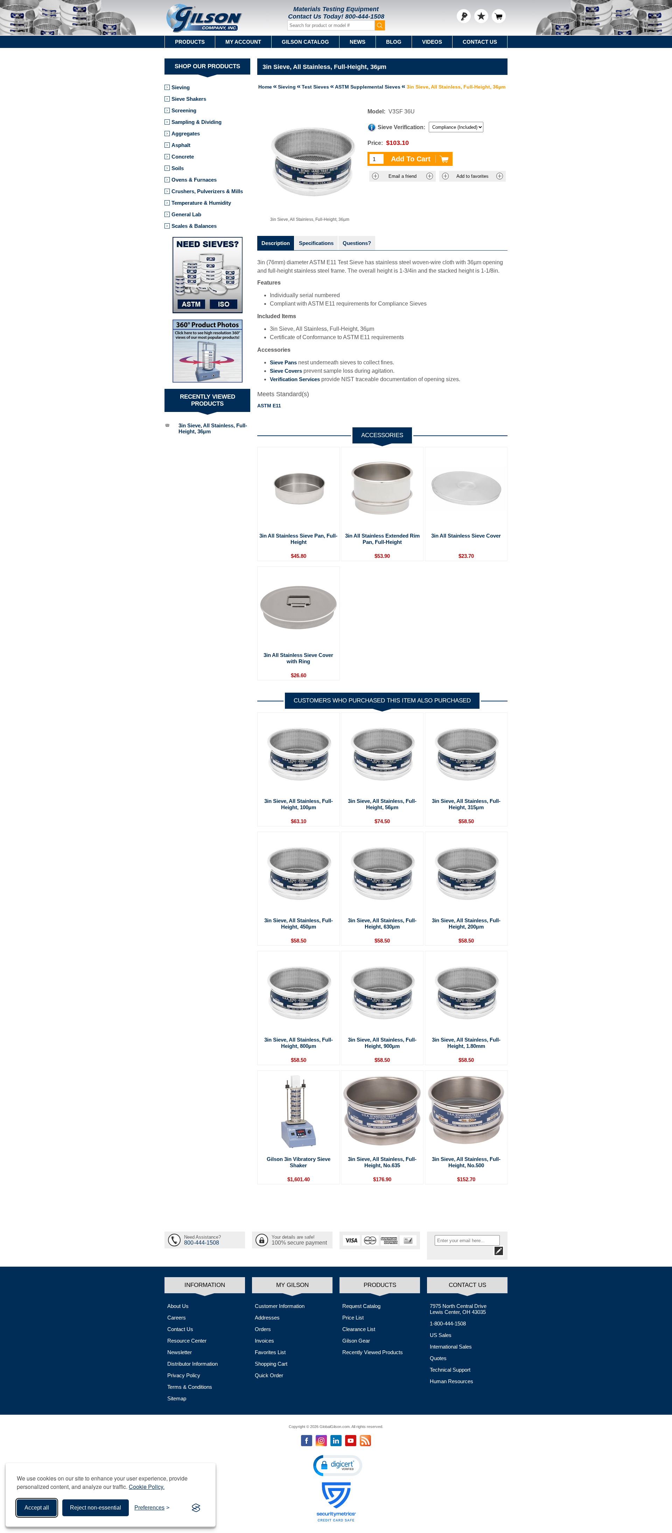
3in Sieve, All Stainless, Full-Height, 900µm (382, 1043)
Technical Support (450, 1370)
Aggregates (186, 133)
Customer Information (279, 1306)
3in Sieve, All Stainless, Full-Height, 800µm (298, 1043)
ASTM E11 (269, 405)
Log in (464, 16)
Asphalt (181, 145)
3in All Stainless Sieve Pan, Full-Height (298, 539)
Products (190, 42)
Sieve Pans (283, 362)
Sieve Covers (286, 371)
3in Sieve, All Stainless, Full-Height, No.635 (382, 1162)
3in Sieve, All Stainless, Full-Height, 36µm (212, 428)
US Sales (440, 1335)
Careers (176, 1318)
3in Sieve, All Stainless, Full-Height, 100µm (298, 804)
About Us (178, 1306)
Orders (263, 1329)
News (357, 42)
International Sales (451, 1347)
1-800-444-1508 (448, 1323)
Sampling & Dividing (197, 122)
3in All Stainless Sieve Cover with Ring (298, 658)
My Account (243, 42)
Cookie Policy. (146, 1487)
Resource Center (186, 1341)
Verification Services (295, 379)
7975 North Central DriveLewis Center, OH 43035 (458, 1309)
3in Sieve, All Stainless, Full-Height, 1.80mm (466, 1043)
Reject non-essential (95, 1508)
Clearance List (358, 1329)
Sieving (181, 87)
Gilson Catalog (305, 42)
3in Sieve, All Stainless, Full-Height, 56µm (382, 804)
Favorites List (270, 1352)
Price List (353, 1318)
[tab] (275, 243)
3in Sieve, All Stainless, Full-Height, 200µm (466, 923)
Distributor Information (192, 1364)
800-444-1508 (364, 16)
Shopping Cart (271, 1364)
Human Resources (451, 1381)
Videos (432, 42)
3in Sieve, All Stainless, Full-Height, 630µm (382, 923)
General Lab (186, 214)
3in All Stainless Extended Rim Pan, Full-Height (382, 539)
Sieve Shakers (189, 99)
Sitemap (176, 1398)
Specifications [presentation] (316, 243)
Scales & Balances (194, 226)
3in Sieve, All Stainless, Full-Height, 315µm (466, 804)
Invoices (264, 1341)
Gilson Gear (356, 1341)
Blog (393, 42)
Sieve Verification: (401, 127)
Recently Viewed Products (372, 1352)
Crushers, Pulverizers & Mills (207, 191)
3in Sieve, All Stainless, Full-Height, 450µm (298, 923)
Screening (184, 110)
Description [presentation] (275, 243)
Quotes (438, 1358)
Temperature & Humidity (201, 203)
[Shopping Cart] (499, 16)
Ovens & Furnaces (194, 180)
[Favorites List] (481, 16)
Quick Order (269, 1375)
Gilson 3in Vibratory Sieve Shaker (298, 1162)
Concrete (183, 157)
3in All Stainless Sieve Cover (466, 536)
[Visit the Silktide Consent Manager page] (196, 1507)
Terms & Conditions (189, 1387)
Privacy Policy (183, 1375)
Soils (178, 168)
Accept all (36, 1508)
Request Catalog (361, 1306)
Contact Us (480, 42)
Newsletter (179, 1352)
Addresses (267, 1318)
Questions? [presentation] (357, 243)
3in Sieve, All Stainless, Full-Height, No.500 (466, 1162)
